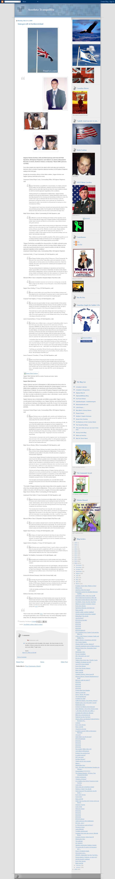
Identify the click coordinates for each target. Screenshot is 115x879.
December (79, 565)
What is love (78, 587)
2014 (75, 553)
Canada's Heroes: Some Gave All (84, 674)
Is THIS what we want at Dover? (84, 825)
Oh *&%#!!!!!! (79, 843)
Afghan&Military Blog (82, 395)
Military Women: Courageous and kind (85, 640)
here (36, 606)
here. (41, 613)
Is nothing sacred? (80, 755)
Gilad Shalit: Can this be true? (83, 736)
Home (42, 662)
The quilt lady (79, 841)
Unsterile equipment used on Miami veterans (87, 646)
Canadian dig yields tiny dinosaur (84, 713)
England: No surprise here (82, 753)
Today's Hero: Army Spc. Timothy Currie (86, 660)
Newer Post (20, 662)
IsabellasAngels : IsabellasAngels (86, 401)
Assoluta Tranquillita (41, 9)
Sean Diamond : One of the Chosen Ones (86, 708)
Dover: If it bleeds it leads (82, 851)
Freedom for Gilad (80, 698)
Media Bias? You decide (81, 616)
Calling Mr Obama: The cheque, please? (86, 700)
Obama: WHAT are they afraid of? (84, 644)
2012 (75, 557)
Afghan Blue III (80, 393)
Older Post (64, 662)
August (78, 573)
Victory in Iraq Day (80, 692)
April (77, 581)
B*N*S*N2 (78, 624)
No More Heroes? (80, 759)
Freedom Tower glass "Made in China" (85, 585)
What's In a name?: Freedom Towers (85, 603)
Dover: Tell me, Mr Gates (82, 694)
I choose (77, 722)
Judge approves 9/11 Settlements (84, 821)
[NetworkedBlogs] (86, 337)
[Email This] (37, 622)
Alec (78, 242)
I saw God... (78, 785)
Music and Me (79, 610)
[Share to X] (41, 622)
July (77, 575)
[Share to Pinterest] (46, 622)
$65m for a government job (82, 715)
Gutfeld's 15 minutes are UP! (83, 662)
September (79, 571)
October (78, 569)
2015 (75, 551)
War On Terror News (82, 438)
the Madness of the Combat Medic (86, 422)
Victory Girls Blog (81, 432)
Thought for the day (80, 729)
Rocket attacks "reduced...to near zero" (86, 857)
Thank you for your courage (83, 761)
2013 (75, 555)
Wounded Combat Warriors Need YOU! (86, 599)
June (77, 577)
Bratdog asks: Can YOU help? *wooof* (85, 702)
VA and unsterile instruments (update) (85, 614)
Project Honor (80, 413)
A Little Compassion (80, 777)
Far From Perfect (81, 398)
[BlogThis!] (39, 622)
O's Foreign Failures (81, 642)
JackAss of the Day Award (82, 589)
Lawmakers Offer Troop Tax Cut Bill (85, 595)
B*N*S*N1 (78, 622)
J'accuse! (78, 734)
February (78, 865)
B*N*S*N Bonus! (79, 819)
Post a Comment (21, 657)
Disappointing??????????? (82, 771)
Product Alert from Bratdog (82, 690)
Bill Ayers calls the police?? (82, 680)
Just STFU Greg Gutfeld (82, 664)
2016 (75, 549)
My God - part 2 (79, 823)
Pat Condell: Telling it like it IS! (83, 749)
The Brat (79, 244)
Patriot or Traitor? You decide (83, 789)
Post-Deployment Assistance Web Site (85, 597)
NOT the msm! (79, 757)
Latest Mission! (79, 829)
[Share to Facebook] (44, 622)
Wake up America (81, 435)
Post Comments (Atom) (33, 666)
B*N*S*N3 (78, 626)
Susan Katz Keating (82, 419)
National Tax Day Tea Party (82, 717)
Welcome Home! (79, 808)
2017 (75, 547)
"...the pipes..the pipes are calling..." (85, 710)
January (78, 867)
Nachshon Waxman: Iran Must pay (84, 608)
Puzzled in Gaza (79, 827)
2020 (75, 543)
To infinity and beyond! (81, 831)
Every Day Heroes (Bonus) (82, 668)
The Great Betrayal (80, 696)
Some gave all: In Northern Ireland (84, 787)
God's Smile (78, 806)
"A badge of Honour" (80, 779)
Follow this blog (86, 341)
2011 (75, 559)
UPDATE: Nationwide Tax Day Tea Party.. (86, 855)
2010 (75, 561)
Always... (77, 763)
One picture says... (80, 853)
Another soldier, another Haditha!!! (84, 612)
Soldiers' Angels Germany (83, 416)
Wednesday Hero (80, 652)
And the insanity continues (82, 859)
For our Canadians (80, 654)
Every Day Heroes (80, 606)
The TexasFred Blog (82, 425)
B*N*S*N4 (78, 628)
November (79, 567)
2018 (75, 545)
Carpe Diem (78, 796)
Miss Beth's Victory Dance (83, 410)
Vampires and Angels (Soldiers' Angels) (86, 845)
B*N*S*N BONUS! (80, 630)
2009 (75, 563)
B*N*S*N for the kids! (81, 620)
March (78, 583)
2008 (75, 869)
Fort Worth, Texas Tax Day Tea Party (85, 601)
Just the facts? (79, 618)
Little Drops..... (80, 407)
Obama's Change (80, 804)
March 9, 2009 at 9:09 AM (29, 652)
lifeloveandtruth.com (82, 404)
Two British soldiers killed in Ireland (33, 624)
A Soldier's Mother (81, 387)
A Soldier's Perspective (83, 390)
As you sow (78, 658)
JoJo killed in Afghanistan (82, 751)
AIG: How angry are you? (82, 656)
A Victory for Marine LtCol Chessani (85, 706)
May (77, 579)
